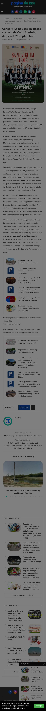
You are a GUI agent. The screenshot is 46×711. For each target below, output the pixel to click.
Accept (39, 706)
